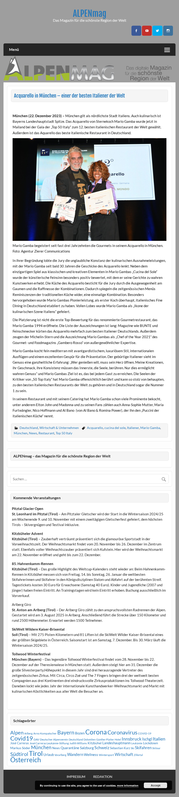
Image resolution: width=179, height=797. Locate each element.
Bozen (80, 733)
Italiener (133, 428)
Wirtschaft (124, 754)
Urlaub (48, 754)
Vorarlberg (60, 754)
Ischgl (147, 739)
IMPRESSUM (76, 776)
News (33, 433)
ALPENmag (89, 13)
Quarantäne (70, 748)
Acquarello (95, 428)
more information (127, 785)
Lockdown (150, 743)
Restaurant (46, 433)
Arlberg (28, 733)
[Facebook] (136, 31)
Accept (155, 785)
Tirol (36, 753)
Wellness (91, 754)
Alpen (17, 733)
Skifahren (143, 747)
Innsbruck (131, 738)
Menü (14, 49)
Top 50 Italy (64, 433)
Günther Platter (105, 739)
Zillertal (138, 754)
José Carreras (19, 743)
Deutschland (29, 428)
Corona (96, 732)
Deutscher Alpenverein (54, 739)
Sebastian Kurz (120, 748)
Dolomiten (90, 739)
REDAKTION (102, 776)
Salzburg (87, 747)
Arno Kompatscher (45, 733)
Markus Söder (20, 748)
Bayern (65, 732)
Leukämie (136, 743)
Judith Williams (78, 743)
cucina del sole (115, 428)
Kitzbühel (95, 743)
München (21, 433)
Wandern (75, 754)
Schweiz (101, 747)
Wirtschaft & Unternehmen (59, 428)
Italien (159, 738)
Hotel (118, 739)
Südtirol (19, 754)
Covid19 (21, 738)
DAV (36, 739)
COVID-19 (144, 733)
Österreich (25, 760)
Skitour (156, 748)
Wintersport (106, 755)
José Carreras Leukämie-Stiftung (49, 743)
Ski (132, 748)
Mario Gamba (150, 428)
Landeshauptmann (116, 743)
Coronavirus (122, 732)
